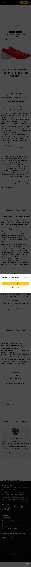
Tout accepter (15, 283)
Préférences (15, 287)
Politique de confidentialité (15, 291)
